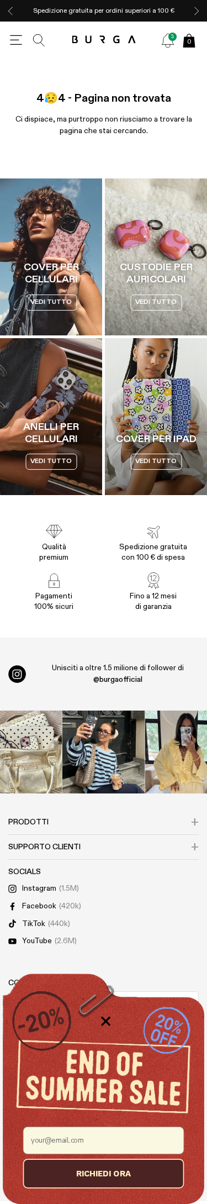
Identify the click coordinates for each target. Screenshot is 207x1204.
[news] (168, 40)
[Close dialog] (106, 1021)
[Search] (39, 40)
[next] (196, 11)
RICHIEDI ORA (103, 1174)
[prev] (10, 11)
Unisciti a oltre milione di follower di (118, 674)
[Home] (103, 40)
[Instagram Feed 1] (103, 752)
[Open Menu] (16, 40)
